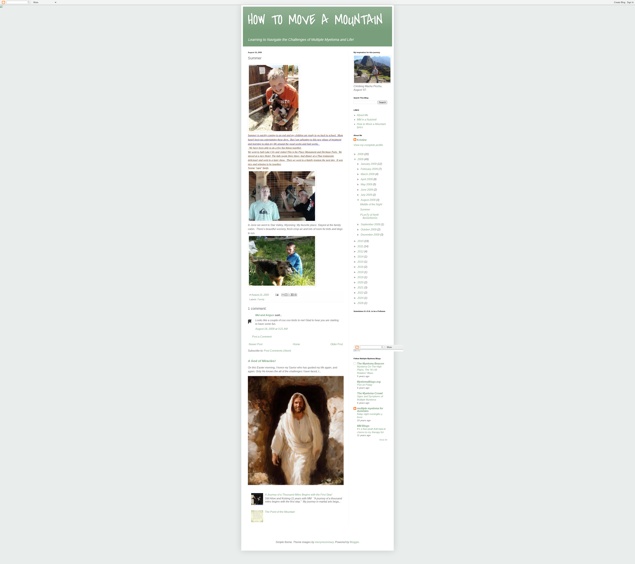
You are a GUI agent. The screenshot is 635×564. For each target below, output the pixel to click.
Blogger (354, 542)
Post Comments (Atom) (277, 350)
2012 (361, 251)
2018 (361, 272)
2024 (361, 298)
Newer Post (255, 344)
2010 (361, 241)
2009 (361, 159)
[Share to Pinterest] (295, 294)
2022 (361, 292)
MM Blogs (363, 425)
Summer (365, 209)
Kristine (362, 140)
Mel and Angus (264, 315)
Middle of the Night (371, 204)
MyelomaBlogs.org (369, 381)
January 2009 (369, 163)
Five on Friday (364, 384)
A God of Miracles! (262, 361)
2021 (361, 287)
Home (296, 344)
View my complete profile (368, 145)
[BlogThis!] (286, 294)
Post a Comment (262, 336)
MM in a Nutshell (367, 119)
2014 (361, 256)
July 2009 (367, 194)
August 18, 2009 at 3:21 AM (271, 328)
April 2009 (367, 179)
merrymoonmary (324, 542)
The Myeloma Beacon (370, 363)
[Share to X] (289, 294)
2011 (361, 246)
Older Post (336, 344)
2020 (361, 282)
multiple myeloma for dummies (370, 409)
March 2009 (368, 174)
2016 (361, 266)
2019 (361, 277)
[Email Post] (276, 294)
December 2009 (370, 234)
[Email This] (283, 294)
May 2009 (367, 184)
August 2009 (368, 200)
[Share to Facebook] (292, 294)
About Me (362, 115)
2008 (361, 154)
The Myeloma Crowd (370, 393)
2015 (361, 261)
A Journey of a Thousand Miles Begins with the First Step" (299, 494)
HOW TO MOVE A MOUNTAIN (315, 20)
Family (260, 299)
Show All (383, 440)
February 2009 (370, 169)
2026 (361, 303)
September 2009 (371, 224)
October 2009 (369, 229)
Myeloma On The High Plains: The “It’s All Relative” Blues (369, 370)
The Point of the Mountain (280, 511)
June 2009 (367, 189)
